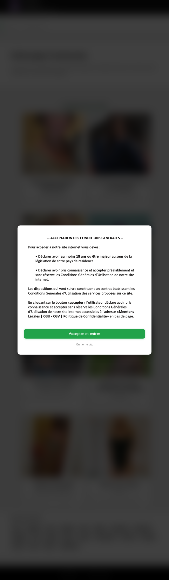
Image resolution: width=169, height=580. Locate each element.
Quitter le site (84, 344)
